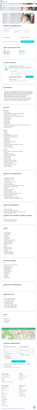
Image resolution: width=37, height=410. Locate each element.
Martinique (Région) (4, 399)
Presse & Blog (21, 377)
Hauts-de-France (4, 396)
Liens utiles (3, 379)
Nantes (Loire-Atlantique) (22, 391)
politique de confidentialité (9, 367)
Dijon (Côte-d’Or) (21, 386)
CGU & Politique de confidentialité (11, 408)
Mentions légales (18, 408)
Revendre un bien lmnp (5, 376)
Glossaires (3, 378)
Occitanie (3, 403)
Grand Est (3, 392)
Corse (2, 391)
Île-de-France (3, 397)
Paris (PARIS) (21, 392)
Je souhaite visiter (8, 358)
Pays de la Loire (4, 404)
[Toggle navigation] (36, 1)
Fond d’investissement (22, 378)
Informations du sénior (9, 346)
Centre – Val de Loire (4, 390)
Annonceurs (20, 379)
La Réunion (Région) (4, 398)
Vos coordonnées (23, 346)
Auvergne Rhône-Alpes (5, 386)
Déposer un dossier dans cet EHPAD (27, 41)
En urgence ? (7, 356)
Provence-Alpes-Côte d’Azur (5, 405)
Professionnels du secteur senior (23, 376)
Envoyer (29, 76)
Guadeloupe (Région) (4, 393)
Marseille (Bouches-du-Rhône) (23, 390)
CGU (22, 358)
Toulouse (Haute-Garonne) (22, 396)
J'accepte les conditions (25, 355)
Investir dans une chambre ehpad (6, 377)
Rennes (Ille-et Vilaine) (22, 393)
